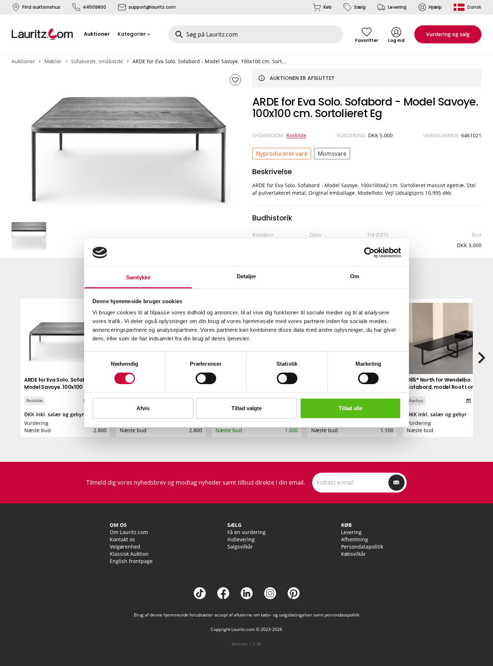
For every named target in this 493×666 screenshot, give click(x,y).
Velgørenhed (125, 546)
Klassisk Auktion (129, 553)
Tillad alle (350, 408)
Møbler (53, 61)
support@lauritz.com (152, 7)
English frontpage (131, 561)
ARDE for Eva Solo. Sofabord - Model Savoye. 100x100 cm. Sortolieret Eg (61, 387)
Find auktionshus (41, 7)
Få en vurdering (246, 532)
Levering (397, 7)
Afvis (142, 408)
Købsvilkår (353, 553)
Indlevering (241, 539)
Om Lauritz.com (129, 532)
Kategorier (132, 34)
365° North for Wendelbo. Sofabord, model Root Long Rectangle (442, 387)
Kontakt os (122, 539)
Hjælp (435, 7)
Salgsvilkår (240, 546)
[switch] (206, 378)
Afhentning (354, 539)
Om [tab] (354, 276)
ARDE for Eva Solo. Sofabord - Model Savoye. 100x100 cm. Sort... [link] (209, 61)
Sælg (360, 7)
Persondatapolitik (362, 546)
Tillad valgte (246, 408)
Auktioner (23, 61)
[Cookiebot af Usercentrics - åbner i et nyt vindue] (369, 252)
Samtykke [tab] (138, 277)
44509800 (94, 7)
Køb (327, 7)
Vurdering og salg (448, 34)
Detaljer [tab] (247, 276)
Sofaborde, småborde (97, 61)
